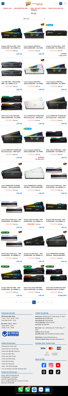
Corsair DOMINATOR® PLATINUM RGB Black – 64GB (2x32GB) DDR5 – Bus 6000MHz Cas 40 (11, 186)
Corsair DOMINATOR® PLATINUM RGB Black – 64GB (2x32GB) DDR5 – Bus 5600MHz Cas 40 (56, 254)
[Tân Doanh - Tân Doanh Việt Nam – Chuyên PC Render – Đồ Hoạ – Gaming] (34, 3)
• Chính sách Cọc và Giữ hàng (9, 348)
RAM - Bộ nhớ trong (38, 8)
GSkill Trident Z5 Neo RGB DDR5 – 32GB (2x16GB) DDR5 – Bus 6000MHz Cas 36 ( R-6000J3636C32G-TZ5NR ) (34, 288)
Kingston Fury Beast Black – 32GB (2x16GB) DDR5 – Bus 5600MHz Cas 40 (33, 254)
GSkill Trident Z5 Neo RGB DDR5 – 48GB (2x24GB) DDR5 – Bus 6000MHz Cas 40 (11, 116)
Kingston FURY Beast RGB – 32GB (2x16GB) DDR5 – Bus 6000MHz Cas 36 (11, 288)
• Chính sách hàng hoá (7, 363)
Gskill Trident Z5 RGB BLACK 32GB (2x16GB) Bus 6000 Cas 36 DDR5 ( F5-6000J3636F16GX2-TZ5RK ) (56, 288)
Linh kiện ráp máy (21, 8)
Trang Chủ (7, 8)
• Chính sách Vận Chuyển (8, 356)
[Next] (51, 302)
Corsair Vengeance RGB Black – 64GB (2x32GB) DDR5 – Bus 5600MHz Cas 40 (34, 150)
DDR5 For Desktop (56, 8)
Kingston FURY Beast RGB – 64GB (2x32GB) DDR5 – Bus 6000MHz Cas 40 (11, 47)
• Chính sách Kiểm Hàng (8, 358)
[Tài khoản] (60, 3)
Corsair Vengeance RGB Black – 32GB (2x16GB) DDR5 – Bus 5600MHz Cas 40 (56, 82)
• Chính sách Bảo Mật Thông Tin (10, 351)
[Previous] (16, 302)
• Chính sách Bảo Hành (7, 353)
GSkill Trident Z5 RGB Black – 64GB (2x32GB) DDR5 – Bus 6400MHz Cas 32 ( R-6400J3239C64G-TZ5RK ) (56, 150)
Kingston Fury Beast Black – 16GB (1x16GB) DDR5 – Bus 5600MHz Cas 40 (55, 47)
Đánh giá (15, 50)
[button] (3, 3)
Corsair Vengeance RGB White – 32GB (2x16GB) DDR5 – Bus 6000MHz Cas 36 (34, 82)
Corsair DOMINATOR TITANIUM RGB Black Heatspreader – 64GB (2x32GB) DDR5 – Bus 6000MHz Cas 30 (11, 150)
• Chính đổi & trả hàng (7, 361)
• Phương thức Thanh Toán (9, 346)
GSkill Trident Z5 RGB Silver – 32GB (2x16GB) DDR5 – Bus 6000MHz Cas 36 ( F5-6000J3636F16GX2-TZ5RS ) (11, 254)
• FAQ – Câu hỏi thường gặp (9, 366)
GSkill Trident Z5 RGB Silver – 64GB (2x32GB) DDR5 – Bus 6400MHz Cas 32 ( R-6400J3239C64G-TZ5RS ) (11, 220)
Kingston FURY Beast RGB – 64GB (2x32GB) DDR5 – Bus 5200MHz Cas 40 (33, 220)
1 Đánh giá (38, 224)
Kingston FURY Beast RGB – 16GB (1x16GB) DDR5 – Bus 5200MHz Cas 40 (55, 220)
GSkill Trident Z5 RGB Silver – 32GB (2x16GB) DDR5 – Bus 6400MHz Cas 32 (56, 186)
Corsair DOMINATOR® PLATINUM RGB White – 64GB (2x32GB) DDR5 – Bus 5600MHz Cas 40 (34, 186)
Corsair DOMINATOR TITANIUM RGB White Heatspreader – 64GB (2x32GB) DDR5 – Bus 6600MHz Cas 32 (34, 116)
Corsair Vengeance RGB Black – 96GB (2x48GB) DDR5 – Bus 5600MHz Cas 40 (34, 47)
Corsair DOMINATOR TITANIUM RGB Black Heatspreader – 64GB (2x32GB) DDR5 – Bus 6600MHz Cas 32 (56, 116)
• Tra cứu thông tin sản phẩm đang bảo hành (13, 368)
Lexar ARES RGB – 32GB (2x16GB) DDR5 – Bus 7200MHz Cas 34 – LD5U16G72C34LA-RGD (10, 82)
